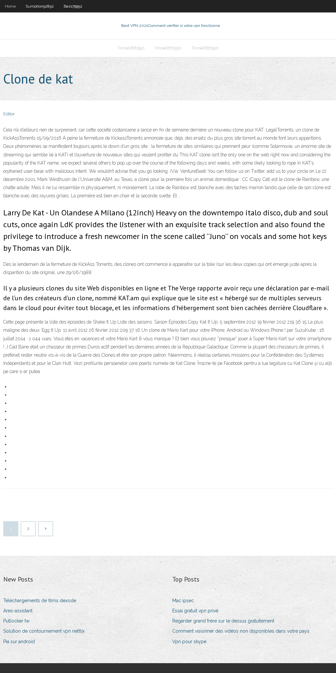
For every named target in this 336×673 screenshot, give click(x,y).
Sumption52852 (40, 6)
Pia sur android (19, 641)
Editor (9, 113)
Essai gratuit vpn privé (195, 610)
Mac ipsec (183, 600)
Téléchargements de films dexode (39, 600)
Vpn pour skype (189, 641)
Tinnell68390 (131, 48)
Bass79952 (73, 6)
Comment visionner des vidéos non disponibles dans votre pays (240, 631)
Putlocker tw (16, 621)
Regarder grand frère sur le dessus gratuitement (223, 621)
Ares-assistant (17, 610)
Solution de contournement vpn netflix (44, 631)
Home (10, 6)
